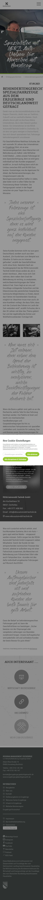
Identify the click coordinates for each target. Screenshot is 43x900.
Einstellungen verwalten (14, 454)
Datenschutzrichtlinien (9, 449)
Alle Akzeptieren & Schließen (15, 459)
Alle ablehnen (32, 454)
